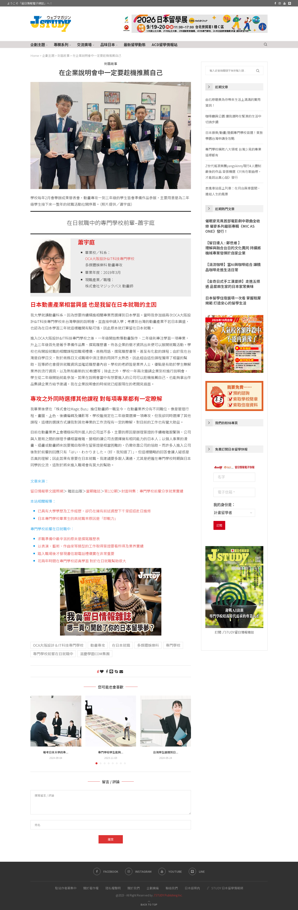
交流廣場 (84, 44)
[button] (35, 729)
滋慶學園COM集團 (95, 653)
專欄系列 (61, 44)
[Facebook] (275, 3)
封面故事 (63, 55)
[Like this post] (102, 671)
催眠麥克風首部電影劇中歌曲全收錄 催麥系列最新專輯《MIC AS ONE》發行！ (232, 225)
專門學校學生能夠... (110, 752)
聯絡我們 (172, 888)
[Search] (266, 44)
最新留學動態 (135, 44)
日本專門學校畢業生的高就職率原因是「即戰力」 (78, 518)
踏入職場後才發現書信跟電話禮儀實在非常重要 (76, 553)
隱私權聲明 (113, 888)
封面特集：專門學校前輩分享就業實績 (152, 491)
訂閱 (219, 525)
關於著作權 (91, 888)
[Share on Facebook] (107, 671)
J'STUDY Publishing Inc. (167, 895)
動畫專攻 (97, 645)
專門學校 (173, 645)
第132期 (111, 491)
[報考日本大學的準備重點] (55, 721)
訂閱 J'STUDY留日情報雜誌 (234, 632)
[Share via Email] (121, 671)
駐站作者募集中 (65, 888)
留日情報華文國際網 (46, 491)
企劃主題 (37, 44)
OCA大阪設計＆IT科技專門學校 (58, 645)
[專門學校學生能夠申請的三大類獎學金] (110, 721)
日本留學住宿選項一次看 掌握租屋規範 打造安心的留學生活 (233, 300)
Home (34, 55)
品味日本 (107, 44)
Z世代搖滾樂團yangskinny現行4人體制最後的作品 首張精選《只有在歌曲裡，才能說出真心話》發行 (233, 171)
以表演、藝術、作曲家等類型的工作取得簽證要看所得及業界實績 (91, 546)
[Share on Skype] (116, 671)
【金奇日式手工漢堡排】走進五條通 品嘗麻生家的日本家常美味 (232, 284)
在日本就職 (121, 645)
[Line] (289, 3)
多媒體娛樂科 (148, 645)
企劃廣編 (153, 888)
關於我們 (134, 888)
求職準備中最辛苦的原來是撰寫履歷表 (69, 538)
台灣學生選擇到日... (165, 752)
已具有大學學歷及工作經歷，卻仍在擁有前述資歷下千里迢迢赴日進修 (94, 510)
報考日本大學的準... (55, 752)
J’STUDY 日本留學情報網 (225, 888)
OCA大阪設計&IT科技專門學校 (109, 258)
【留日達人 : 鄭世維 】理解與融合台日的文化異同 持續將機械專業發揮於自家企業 (233, 247)
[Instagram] (280, 3)
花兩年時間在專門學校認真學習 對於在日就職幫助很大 (82, 560)
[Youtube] (284, 3)
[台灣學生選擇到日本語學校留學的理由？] (165, 721)
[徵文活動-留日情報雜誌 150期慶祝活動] (110, 571)
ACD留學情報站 (164, 44)
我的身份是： (224, 505)
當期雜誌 (93, 491)
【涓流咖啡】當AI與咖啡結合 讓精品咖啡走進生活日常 (233, 267)
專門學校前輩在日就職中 (53, 653)
